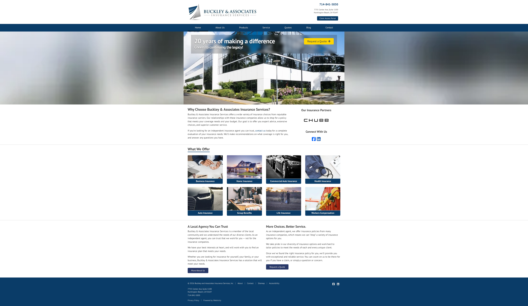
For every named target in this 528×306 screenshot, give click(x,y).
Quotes (288, 27)
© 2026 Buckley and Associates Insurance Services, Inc (210, 283)
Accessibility (274, 283)
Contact (329, 27)
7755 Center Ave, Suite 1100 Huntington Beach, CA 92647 (200, 290)
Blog (308, 27)
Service (266, 27)
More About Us (198, 270)
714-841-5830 (328, 4)
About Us (220, 27)
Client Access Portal (327, 18)
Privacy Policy (193, 300)
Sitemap (261, 283)
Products (243, 27)
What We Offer (199, 149)
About (240, 283)
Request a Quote (317, 41)
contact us (260, 130)
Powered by (212, 300)
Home (201, 27)
